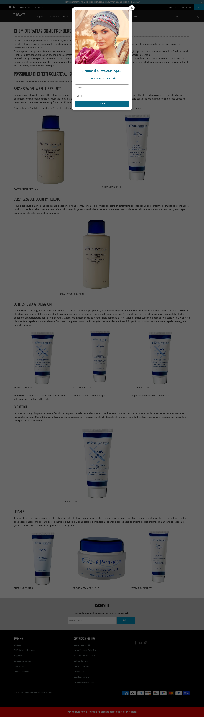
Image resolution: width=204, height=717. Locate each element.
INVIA (102, 104)
